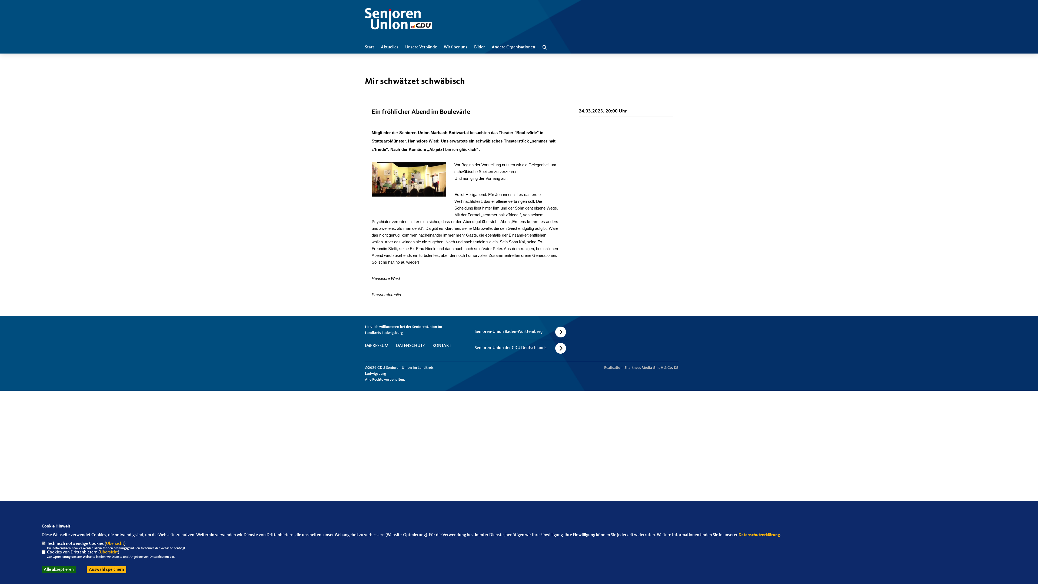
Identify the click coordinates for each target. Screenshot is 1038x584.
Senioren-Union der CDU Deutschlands (511, 348)
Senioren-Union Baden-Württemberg (509, 332)
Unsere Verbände (421, 47)
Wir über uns (455, 47)
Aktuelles (389, 47)
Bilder (479, 47)
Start (369, 47)
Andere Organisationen (513, 47)
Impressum (376, 346)
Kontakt (441, 346)
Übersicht (115, 544)
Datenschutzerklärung (759, 535)
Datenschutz (410, 346)
